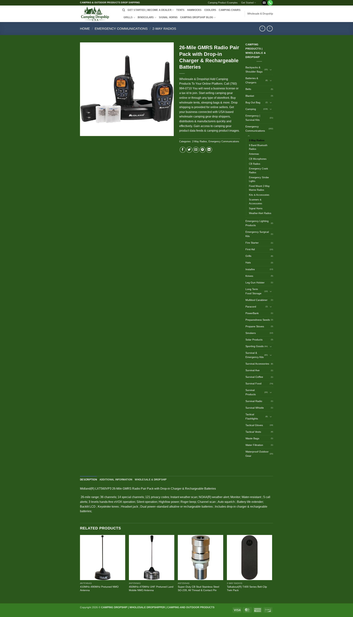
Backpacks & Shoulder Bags (254, 69)
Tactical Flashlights (251, 416)
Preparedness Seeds (257, 319)
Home (85, 28)
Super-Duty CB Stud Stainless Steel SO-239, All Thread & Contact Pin (198, 588)
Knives (249, 275)
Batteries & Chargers (251, 80)
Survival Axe (252, 370)
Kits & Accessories (259, 194)
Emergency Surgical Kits (257, 234)
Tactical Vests (253, 431)
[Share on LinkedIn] (209, 150)
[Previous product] (269, 28)
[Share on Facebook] (183, 150)
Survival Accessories (257, 363)
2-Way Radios (164, 28)
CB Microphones (258, 159)
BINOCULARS (146, 17)
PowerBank (252, 313)
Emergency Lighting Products (257, 223)
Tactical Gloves (254, 425)
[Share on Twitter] (189, 150)
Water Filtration (254, 445)
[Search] (123, 10)
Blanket (249, 95)
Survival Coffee (254, 376)
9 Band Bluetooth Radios (258, 147)
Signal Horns (256, 208)
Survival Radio (253, 401)
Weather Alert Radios (260, 213)
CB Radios (254, 163)
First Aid (250, 249)
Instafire (250, 269)
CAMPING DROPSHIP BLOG (196, 17)
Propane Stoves (254, 326)
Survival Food (253, 383)
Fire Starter (252, 242)
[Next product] (262, 28)
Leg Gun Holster (255, 282)
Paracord (250, 306)
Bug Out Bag (252, 102)
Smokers (250, 333)
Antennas (254, 154)
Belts (248, 89)
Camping (250, 109)
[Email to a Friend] (196, 150)
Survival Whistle (254, 407)
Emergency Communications (121, 28)
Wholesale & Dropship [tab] (151, 479)
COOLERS (210, 10)
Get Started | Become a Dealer (149, 10)
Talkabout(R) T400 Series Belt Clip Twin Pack (247, 588)
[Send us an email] (264, 3)
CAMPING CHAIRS (229, 10)
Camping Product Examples (223, 2)
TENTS (180, 10)
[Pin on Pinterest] (202, 150)
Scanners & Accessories (255, 201)
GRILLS (128, 17)
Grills (248, 255)
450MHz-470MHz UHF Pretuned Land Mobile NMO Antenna (151, 588)
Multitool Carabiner (256, 299)
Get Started (247, 2)
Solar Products (254, 339)
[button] (259, 1)
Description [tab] (88, 479)
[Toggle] (271, 70)
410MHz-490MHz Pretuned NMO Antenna (99, 588)
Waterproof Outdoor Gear (257, 453)
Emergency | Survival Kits (252, 117)
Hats (248, 262)
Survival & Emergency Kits (254, 355)
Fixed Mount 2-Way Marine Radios (259, 188)
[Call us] (270, 3)
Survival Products (250, 392)
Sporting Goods (254, 346)
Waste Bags (252, 438)
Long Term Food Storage (253, 291)
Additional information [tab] (115, 479)
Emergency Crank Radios (258, 170)
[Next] (272, 569)
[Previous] (80, 569)
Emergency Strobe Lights (259, 179)
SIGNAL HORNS (168, 17)
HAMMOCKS (194, 10)
